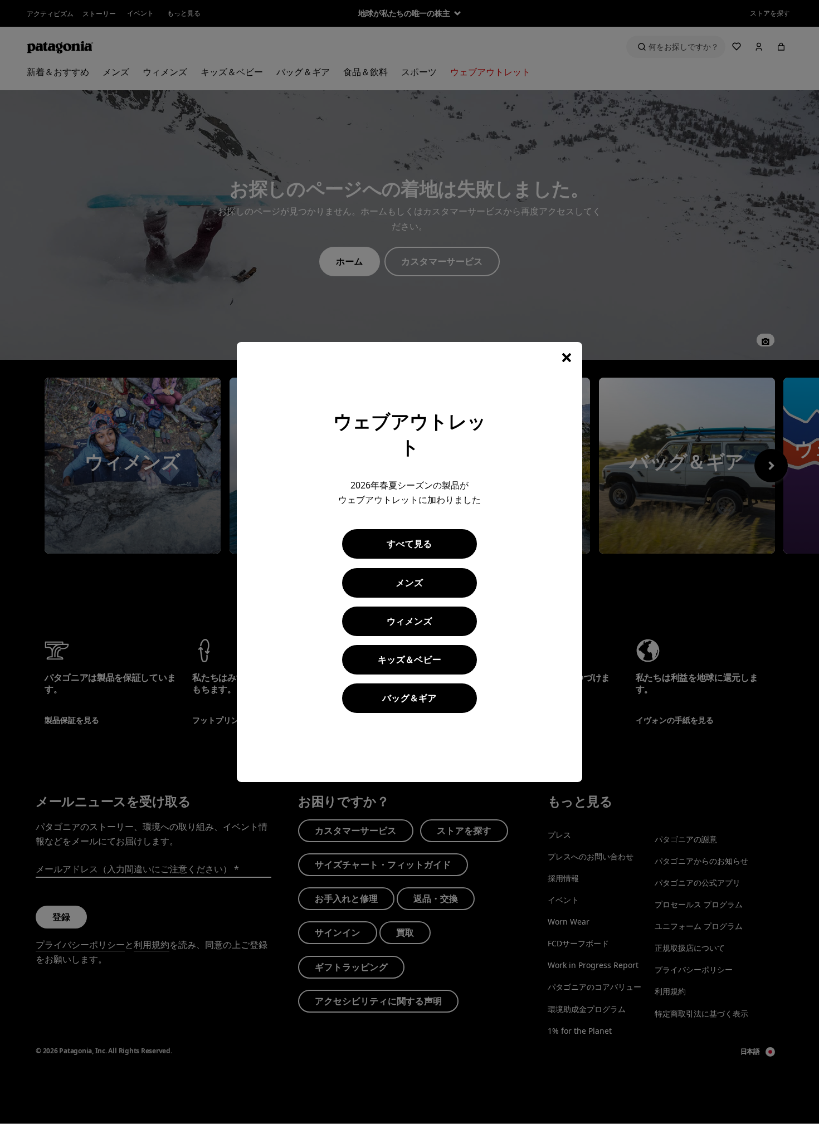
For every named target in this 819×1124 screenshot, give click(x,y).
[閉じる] (566, 357)
